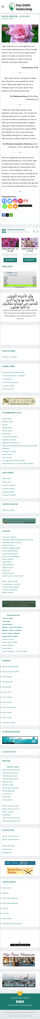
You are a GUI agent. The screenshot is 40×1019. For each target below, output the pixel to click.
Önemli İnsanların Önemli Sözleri (13, 576)
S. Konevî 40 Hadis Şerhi (10, 437)
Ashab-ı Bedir (6, 479)
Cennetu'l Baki (7, 677)
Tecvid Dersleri (7, 379)
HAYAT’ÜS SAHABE (8, 510)
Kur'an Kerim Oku (8, 389)
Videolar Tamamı (13, 767)
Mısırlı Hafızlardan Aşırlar (10, 779)
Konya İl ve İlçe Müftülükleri (11, 556)
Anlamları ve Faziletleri (9, 357)
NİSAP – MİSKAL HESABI (10, 581)
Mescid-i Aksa (6, 692)
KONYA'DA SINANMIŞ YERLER (11, 548)
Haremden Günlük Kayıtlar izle (12, 924)
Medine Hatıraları (7, 645)
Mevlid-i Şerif (6, 434)
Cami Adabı (6, 621)
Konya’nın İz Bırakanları (9, 590)
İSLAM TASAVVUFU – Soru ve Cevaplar (14, 651)
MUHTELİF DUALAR (8, 573)
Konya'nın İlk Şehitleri (9, 495)
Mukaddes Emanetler (9, 440)
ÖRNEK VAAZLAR (7, 568)
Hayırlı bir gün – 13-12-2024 (10, 250)
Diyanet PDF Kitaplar (10, 636)
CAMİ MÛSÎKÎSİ (7, 562)
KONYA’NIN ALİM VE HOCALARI (11, 543)
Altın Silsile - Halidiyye (9, 537)
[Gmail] (25, 201)
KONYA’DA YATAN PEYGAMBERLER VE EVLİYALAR (17, 540)
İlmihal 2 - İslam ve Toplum (11, 630)
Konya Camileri (7, 712)
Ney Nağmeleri (7, 853)
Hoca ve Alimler (7, 697)
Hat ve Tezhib (6, 718)
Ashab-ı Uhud (6, 482)
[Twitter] (9, 201)
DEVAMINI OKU (10, 260)
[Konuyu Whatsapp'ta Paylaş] (11, 215)
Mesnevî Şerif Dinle (8, 846)
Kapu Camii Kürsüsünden (10, 898)
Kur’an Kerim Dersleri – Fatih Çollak (13, 376)
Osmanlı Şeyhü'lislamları (10, 551)
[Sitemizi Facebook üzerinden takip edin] (17, 1002)
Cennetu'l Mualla (7, 682)
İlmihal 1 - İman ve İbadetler (12, 627)
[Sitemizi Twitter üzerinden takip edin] (20, 1002)
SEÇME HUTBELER (8, 565)
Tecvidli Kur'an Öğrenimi (10, 382)
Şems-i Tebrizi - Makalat (11, 633)
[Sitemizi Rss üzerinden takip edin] (23, 1002)
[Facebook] (4, 201)
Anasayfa (5, 19)
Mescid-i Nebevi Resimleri (10, 672)
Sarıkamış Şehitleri (8, 492)
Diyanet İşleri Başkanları (10, 554)
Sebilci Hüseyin (7, 849)
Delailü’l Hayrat (7, 454)
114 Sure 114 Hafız (8, 386)
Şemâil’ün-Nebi (7, 428)
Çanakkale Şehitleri (8, 489)
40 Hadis (5, 425)
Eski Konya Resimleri (9, 707)
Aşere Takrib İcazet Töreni (11, 818)
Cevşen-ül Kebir (7, 800)
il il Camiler (5, 913)
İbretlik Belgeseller (8, 791)
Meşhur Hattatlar (7, 593)
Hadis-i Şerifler (7, 457)
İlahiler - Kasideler (8, 812)
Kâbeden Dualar (7, 782)
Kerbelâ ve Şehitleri (8, 485)
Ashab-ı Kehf (6, 797)
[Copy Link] (10, 206)
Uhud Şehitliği (6, 687)
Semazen (5, 908)
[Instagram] (15, 201)
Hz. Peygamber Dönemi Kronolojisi (13, 460)
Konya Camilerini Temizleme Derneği (20, 1005)
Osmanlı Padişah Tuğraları (10, 587)
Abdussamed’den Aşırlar (10, 773)
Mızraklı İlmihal (7, 648)
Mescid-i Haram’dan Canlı (10, 806)
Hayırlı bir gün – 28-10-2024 (30, 250)
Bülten (11, 19)
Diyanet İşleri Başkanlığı (10, 903)
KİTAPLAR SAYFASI (13, 615)
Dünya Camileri (7, 702)
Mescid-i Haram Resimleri (10, 667)
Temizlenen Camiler (8, 723)
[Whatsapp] (4, 206)
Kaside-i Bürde (7, 431)
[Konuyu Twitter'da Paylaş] (7, 215)
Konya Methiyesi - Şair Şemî (11, 584)
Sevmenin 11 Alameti (9, 451)
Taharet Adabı (7, 618)
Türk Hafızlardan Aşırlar (9, 776)
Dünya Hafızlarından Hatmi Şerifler (13, 372)
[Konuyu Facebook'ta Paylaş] (3, 215)
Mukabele (5, 893)
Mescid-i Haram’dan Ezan (10, 836)
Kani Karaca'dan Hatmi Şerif (11, 770)
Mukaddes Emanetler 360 (10, 443)
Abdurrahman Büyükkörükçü (11, 821)
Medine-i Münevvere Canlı (10, 809)
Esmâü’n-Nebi (6, 419)
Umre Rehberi (7, 624)
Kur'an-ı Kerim (6, 888)
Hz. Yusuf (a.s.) (7, 794)
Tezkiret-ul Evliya (8, 639)
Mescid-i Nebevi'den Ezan (10, 839)
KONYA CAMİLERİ (7, 559)
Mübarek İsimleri (7, 422)
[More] (15, 206)
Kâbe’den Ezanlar (8, 785)
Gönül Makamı (6, 815)
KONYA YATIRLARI (8, 545)
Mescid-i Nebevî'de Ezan (10, 788)
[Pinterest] (20, 201)
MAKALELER (6, 570)
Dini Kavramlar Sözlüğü (9, 642)
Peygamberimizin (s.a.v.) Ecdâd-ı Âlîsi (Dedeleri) (17, 463)
